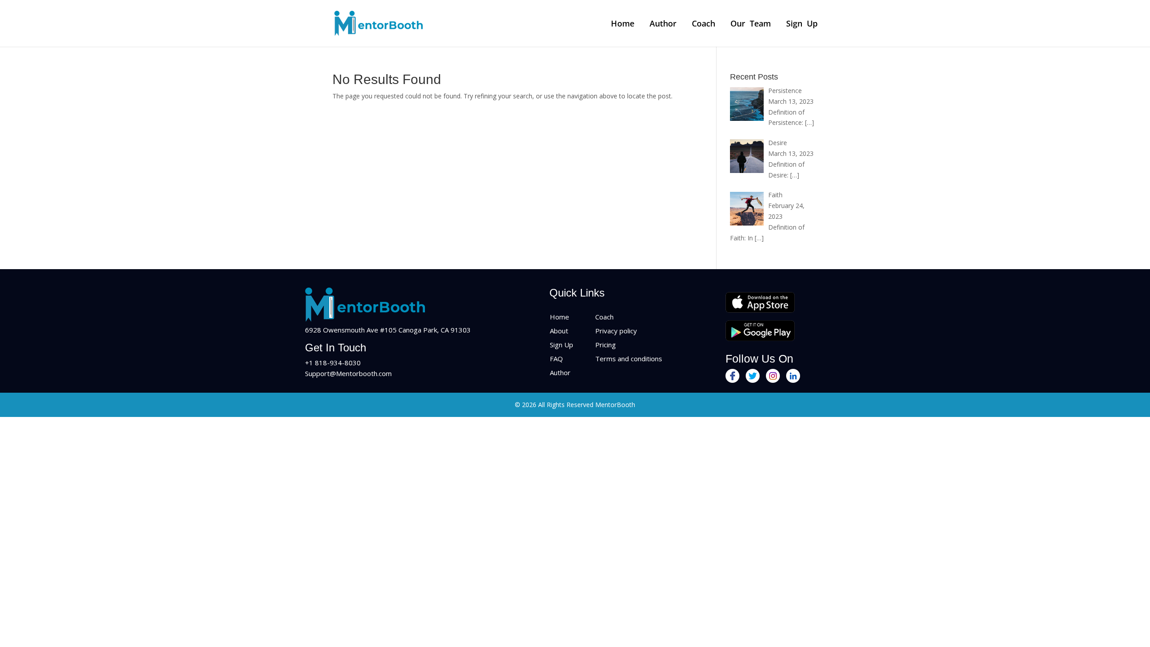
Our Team (750, 24)
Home (622, 24)
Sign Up (802, 24)
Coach (703, 24)
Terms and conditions (628, 358)
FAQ (556, 358)
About (559, 330)
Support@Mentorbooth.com (348, 373)
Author (663, 24)
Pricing (605, 344)
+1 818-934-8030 (333, 362)
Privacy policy (616, 330)
